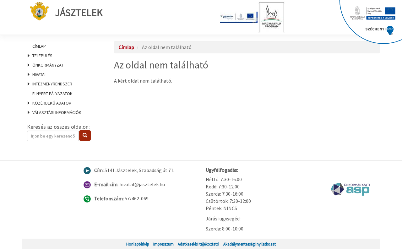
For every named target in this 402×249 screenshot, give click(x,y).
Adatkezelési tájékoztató (198, 243)
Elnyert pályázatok (52, 93)
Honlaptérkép (137, 243)
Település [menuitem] (42, 55)
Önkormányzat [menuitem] (47, 65)
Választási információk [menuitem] (56, 112)
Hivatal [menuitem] (39, 74)
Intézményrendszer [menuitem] (52, 84)
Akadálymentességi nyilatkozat (249, 243)
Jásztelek (79, 12)
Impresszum (163, 243)
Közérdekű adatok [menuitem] (51, 103)
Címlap (39, 46)
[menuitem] (63, 46)
